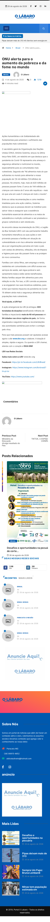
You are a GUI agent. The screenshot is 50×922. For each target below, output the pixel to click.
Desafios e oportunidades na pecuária (32, 838)
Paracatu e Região (25, 618)
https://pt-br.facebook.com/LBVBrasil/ (28, 362)
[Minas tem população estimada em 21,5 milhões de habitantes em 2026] (10, 889)
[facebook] (30, 6)
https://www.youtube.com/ (22, 376)
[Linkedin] (45, 6)
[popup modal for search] (43, 28)
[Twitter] (36, 6)
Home (8, 48)
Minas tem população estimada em (34, 888)
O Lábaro (25, 74)
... (18, 589)
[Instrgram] (40, 6)
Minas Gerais (22, 602)
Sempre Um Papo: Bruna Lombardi (32, 871)
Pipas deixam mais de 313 (34, 854)
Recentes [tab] (11, 578)
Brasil (18, 48)
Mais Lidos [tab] (25, 578)
